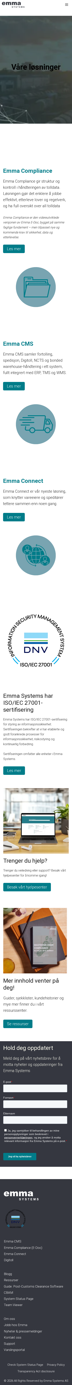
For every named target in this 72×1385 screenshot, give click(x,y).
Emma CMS (12, 1241)
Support (9, 1344)
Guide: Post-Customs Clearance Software (33, 1286)
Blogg (8, 1274)
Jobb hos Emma (15, 1325)
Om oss (9, 1319)
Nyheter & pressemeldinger (23, 1331)
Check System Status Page (25, 1365)
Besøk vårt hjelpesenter (27, 887)
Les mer (14, 249)
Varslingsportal (14, 1350)
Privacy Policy (56, 1365)
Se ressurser (18, 1024)
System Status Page (18, 1299)
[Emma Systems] (13, 5)
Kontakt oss (12, 1337)
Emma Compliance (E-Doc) (23, 1248)
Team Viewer (13, 1305)
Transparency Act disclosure (36, 1371)
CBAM (8, 1292)
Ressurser (11, 1280)
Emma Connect (15, 1254)
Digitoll (8, 1260)
